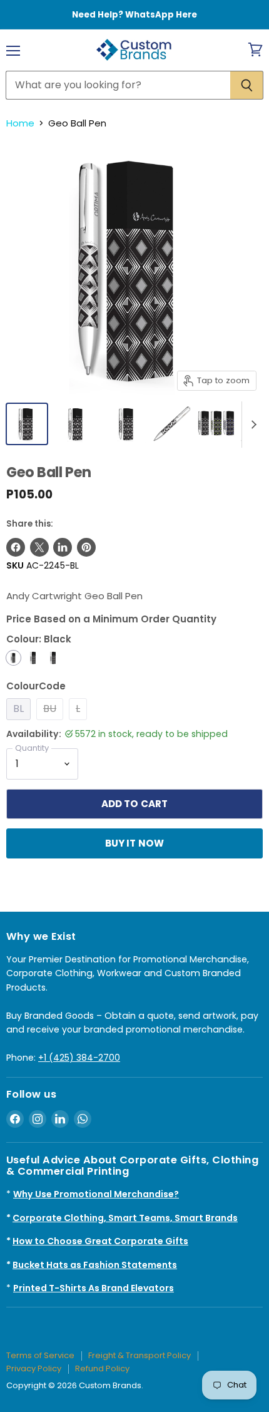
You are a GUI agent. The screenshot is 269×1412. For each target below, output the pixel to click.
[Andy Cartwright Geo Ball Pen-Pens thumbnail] (77, 424)
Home (20, 123)
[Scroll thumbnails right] (251, 424)
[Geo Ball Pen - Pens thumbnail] (172, 424)
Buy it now (135, 843)
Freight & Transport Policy (139, 1355)
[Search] (246, 85)
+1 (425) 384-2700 (79, 1057)
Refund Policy (102, 1368)
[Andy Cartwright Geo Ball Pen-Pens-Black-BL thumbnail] (27, 424)
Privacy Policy (33, 1368)
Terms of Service (40, 1355)
